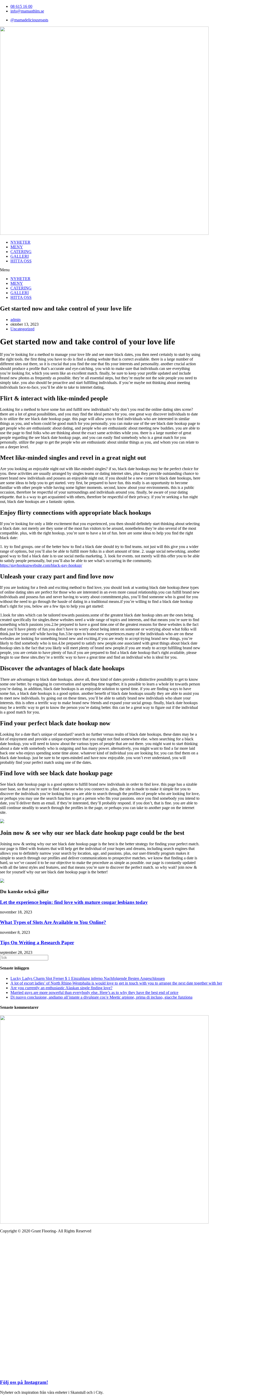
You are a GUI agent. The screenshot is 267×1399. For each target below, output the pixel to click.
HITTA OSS (21, 261)
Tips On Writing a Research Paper (37, 942)
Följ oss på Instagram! (24, 1382)
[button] (133, 270)
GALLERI (19, 256)
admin (15, 319)
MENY (16, 247)
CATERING (21, 251)
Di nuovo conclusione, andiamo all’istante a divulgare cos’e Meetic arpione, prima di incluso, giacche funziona (101, 997)
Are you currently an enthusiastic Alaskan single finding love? (61, 988)
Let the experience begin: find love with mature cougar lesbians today (74, 902)
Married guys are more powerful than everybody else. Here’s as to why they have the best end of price (94, 992)
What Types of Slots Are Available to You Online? (53, 922)
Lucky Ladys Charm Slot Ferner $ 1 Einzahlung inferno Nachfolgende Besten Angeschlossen (87, 978)
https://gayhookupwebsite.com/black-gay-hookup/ (41, 565)
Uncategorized (22, 329)
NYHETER (20, 242)
